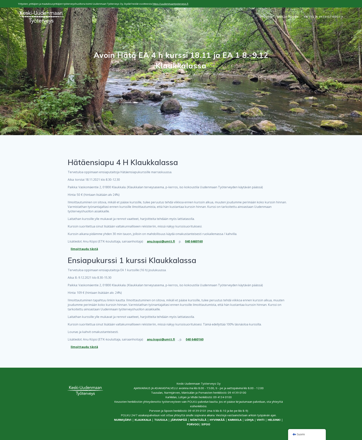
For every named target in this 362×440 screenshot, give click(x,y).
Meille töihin (288, 16)
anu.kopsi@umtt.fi (161, 241)
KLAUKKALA (143, 420)
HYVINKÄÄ (217, 420)
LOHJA (249, 420)
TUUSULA (160, 420)
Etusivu (266, 16)
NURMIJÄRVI (122, 420)
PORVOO (193, 424)
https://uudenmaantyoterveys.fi (170, 3)
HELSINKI (274, 420)
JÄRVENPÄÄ (179, 420)
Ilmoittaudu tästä (84, 249)
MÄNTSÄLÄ (198, 420)
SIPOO (205, 424)
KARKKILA (235, 420)
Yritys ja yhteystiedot (322, 16)
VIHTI (261, 420)
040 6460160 (194, 241)
